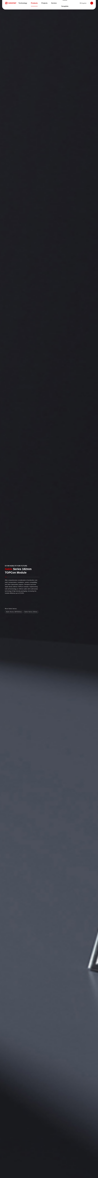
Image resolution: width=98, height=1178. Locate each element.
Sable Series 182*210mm (14, 612)
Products (34, 3)
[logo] (11, 3)
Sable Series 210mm (30, 612)
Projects (44, 3)
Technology (22, 3)
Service (54, 3)
